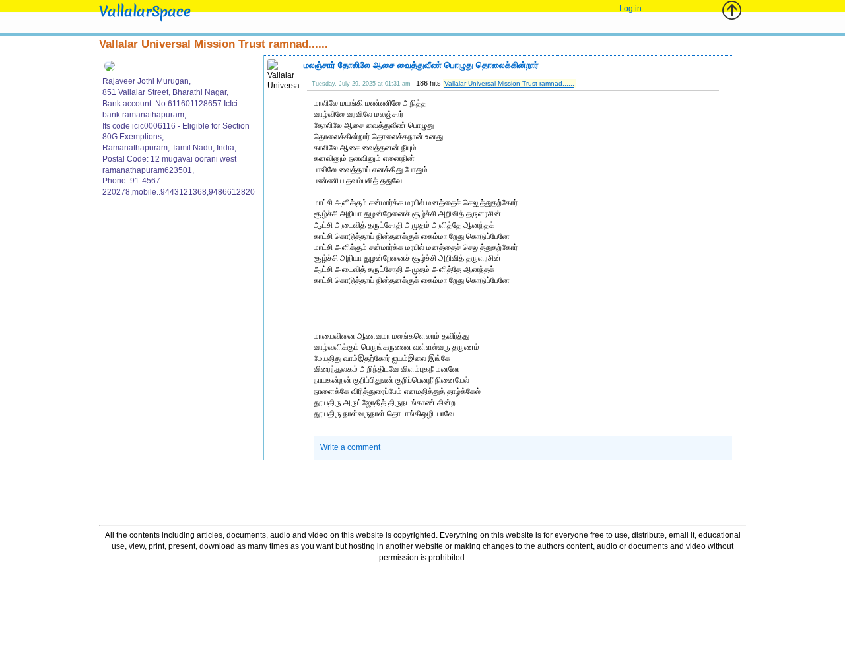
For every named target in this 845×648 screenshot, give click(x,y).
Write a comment (350, 447)
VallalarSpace (145, 11)
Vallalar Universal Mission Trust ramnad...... (509, 83)
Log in (630, 8)
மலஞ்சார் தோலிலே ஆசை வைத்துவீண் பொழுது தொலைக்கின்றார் (421, 65)
